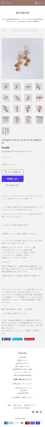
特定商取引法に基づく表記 (22, 369)
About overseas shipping (22, 375)
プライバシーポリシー (22, 372)
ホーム (4, 30)
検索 (9, 405)
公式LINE (22, 357)
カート (40, 3)
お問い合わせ (17, 405)
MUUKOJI (22, 12)
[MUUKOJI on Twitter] (33, 412)
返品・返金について (22, 366)
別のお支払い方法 (12, 185)
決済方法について (22, 363)
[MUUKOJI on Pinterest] (37, 412)
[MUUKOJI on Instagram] (41, 412)
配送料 (7, 151)
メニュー (8, 3)
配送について (22, 360)
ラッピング (6, 157)
